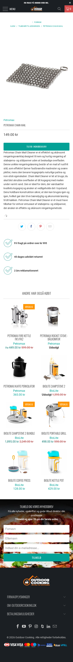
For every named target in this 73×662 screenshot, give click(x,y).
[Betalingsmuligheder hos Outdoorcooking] (36, 646)
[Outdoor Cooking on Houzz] (42, 626)
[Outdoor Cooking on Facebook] (18, 626)
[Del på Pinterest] (41, 227)
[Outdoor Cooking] (36, 8)
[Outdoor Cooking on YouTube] (24, 626)
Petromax (9, 120)
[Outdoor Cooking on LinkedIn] (48, 626)
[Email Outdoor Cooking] (54, 626)
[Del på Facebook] (31, 227)
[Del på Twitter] (22, 227)
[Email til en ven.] (50, 227)
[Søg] (60, 8)
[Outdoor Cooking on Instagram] (36, 626)
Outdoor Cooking (24, 637)
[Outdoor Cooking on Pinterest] (30, 626)
